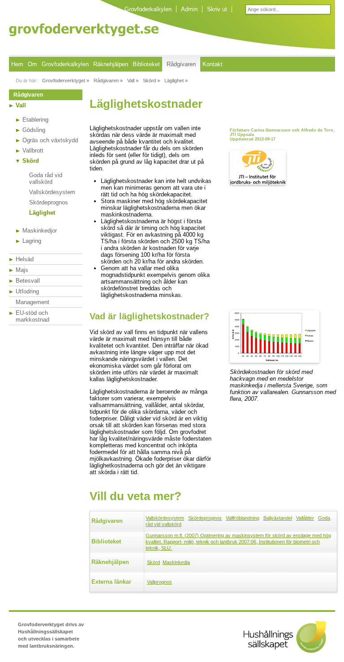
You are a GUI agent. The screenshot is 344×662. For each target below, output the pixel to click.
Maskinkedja (176, 562)
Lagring (31, 241)
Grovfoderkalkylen (148, 9)
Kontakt (212, 64)
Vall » (132, 80)
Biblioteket (146, 64)
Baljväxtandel (277, 518)
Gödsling (33, 130)
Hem (17, 64)
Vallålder (305, 518)
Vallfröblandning (242, 518)
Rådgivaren (181, 64)
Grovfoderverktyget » (65, 80)
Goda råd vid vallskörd (45, 178)
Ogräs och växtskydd (50, 140)
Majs (22, 270)
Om (32, 64)
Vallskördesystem (52, 192)
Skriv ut (217, 9)
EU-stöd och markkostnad (32, 316)
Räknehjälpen (110, 64)
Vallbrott (32, 150)
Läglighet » (176, 80)
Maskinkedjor (39, 230)
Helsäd (25, 259)
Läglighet (42, 212)
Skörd (30, 160)
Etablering (35, 119)
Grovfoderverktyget (84, 29)
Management (32, 302)
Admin (189, 9)
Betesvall (28, 280)
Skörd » (151, 80)
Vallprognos (159, 582)
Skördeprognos (48, 202)
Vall (21, 105)
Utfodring (27, 291)
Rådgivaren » (108, 80)
